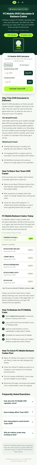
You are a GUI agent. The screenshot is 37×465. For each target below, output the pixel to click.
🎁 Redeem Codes (26, 35)
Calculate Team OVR (18, 89)
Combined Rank (9, 78)
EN (14, 2)
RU (23, 2)
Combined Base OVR (11, 69)
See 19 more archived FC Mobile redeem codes (18, 288)
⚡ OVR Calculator (11, 35)
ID (18, 2)
